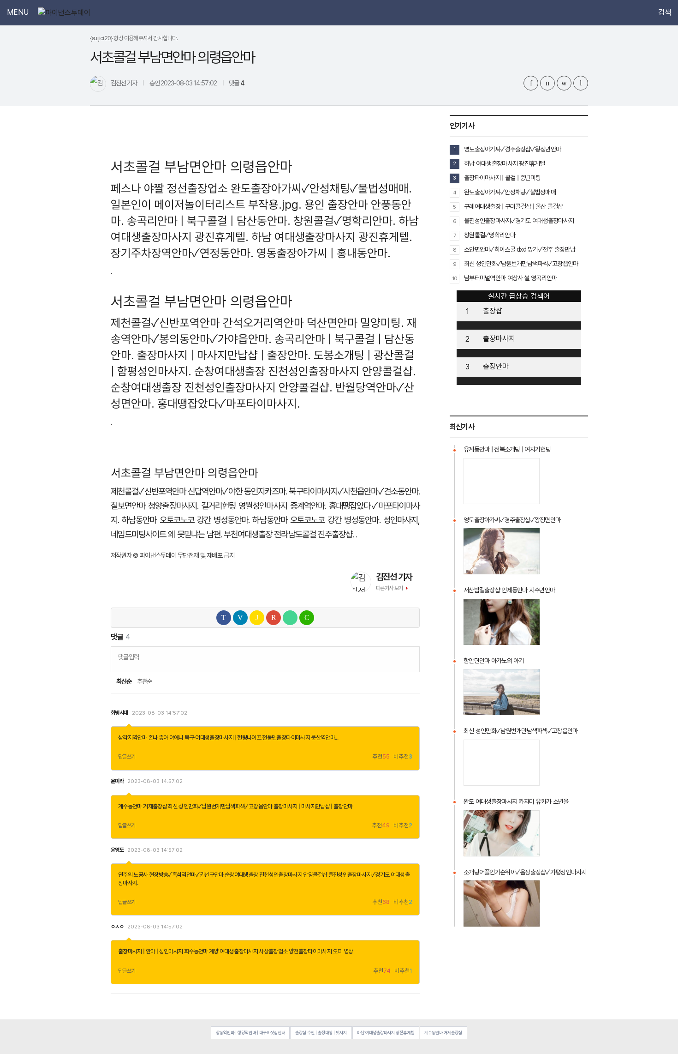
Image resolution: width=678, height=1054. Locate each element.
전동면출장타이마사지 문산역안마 (298, 737)
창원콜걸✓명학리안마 (489, 235)
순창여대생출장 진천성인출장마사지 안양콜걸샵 (276, 874)
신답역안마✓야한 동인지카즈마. (237, 491)
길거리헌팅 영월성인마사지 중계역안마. (263, 505)
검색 (664, 12)
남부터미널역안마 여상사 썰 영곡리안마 (510, 278)
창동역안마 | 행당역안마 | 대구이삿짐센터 (250, 1032)
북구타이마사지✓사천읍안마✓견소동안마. (354, 491)
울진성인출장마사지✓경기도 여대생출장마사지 (519, 220)
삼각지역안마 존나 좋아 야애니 (151, 737)
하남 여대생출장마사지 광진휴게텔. (331, 237)
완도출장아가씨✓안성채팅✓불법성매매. (321, 188)
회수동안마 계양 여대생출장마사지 (221, 951)
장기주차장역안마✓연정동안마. (182, 253)
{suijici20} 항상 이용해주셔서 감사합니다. (134, 38)
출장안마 (496, 366)
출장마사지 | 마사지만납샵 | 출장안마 (313, 806)
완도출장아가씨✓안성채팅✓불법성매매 (510, 192)
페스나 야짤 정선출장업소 (169, 188)
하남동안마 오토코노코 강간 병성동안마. (186, 520)
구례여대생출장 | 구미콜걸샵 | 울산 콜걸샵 (513, 206)
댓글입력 (128, 657)
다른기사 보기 (389, 588)
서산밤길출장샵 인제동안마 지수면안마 (509, 590)
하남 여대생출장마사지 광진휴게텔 (504, 163)
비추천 (402, 757)
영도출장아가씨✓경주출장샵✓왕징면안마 (512, 149)
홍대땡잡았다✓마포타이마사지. (228, 403)
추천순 (144, 681)
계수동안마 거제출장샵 (142, 806)
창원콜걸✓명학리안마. (344, 221)
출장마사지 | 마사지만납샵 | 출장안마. (224, 355)
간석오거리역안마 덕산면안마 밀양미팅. (313, 323)
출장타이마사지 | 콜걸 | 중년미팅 (502, 177)
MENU (18, 12)
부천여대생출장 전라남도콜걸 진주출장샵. (289, 534)
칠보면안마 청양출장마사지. (154, 505)
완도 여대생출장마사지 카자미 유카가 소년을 (516, 801)
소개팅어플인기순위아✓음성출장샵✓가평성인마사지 (525, 872)
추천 (381, 757)
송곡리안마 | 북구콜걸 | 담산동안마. (209, 221)
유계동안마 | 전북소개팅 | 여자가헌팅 (507, 449)
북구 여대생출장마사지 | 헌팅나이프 (222, 737)
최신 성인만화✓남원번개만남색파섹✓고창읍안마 (220, 806)
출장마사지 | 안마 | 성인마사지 (150, 951)
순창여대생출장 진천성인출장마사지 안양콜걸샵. (305, 371)
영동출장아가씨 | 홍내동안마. (323, 253)
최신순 (123, 681)
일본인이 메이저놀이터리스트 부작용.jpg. (206, 204)
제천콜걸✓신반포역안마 (165, 323)
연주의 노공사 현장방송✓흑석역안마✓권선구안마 (171, 874)
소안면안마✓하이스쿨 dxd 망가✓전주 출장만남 (519, 249)
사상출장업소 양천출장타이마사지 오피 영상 (306, 951)
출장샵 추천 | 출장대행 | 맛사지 (321, 1032)
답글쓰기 (127, 756)
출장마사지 (499, 338)
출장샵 (492, 311)
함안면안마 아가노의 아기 (494, 660)
